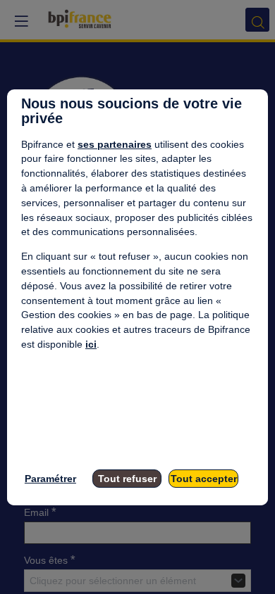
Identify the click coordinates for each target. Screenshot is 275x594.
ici (91, 344)
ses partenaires (115, 144)
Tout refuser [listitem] (127, 478)
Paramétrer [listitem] (50, 478)
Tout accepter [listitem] (204, 478)
